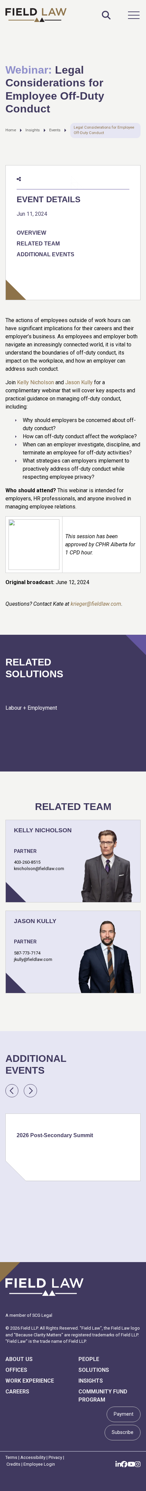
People (88, 1359)
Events (54, 130)
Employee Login (39, 1464)
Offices (16, 1370)
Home (10, 130)
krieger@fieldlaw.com (96, 604)
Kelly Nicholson (35, 382)
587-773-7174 (27, 953)
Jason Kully (79, 382)
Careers (17, 1391)
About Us (19, 1359)
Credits (13, 1464)
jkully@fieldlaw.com (33, 959)
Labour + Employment (31, 708)
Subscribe (122, 1432)
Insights (32, 130)
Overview (31, 233)
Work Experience (29, 1381)
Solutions (93, 1370)
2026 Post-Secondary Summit (55, 1135)
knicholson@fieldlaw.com (39, 868)
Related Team (38, 243)
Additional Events (45, 254)
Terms (11, 1457)
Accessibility (32, 1457)
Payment (123, 1414)
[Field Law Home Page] (36, 15)
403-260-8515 (27, 862)
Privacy (55, 1457)
